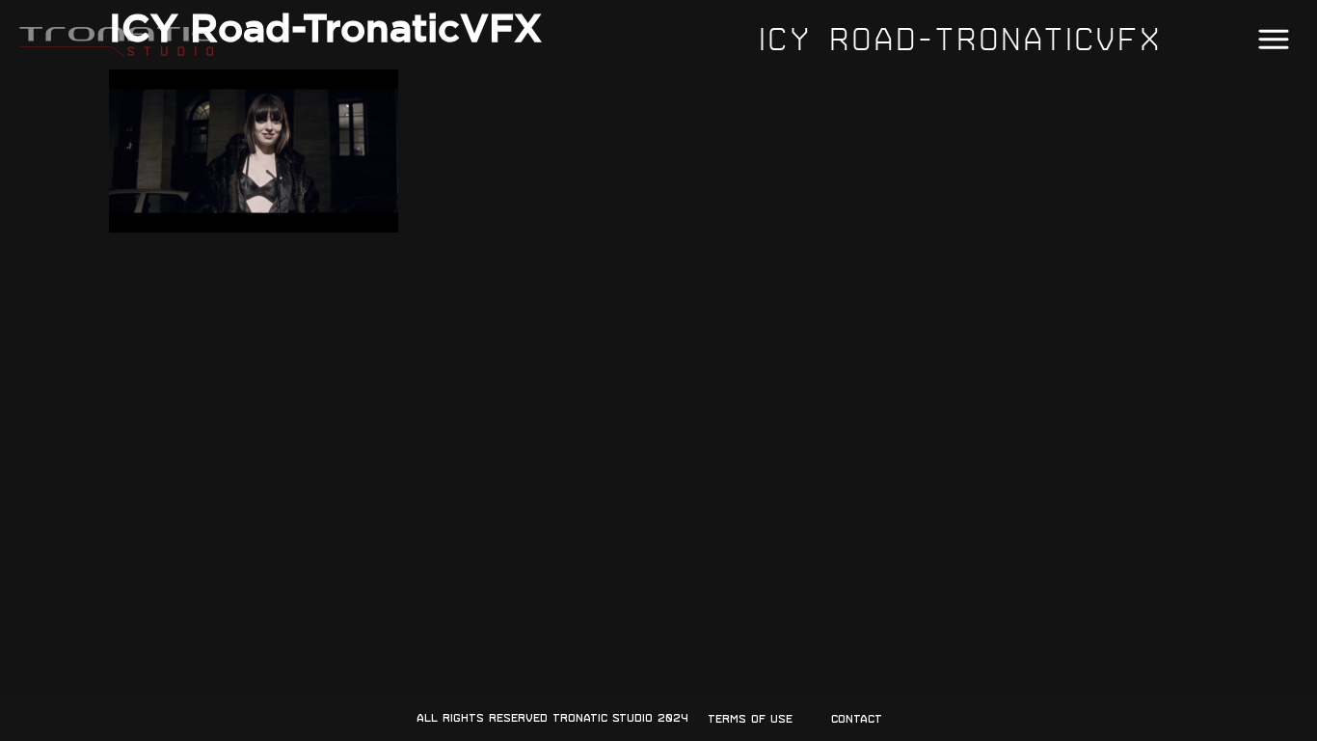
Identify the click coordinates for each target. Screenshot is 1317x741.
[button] (1273, 40)
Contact (856, 719)
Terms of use (750, 719)
